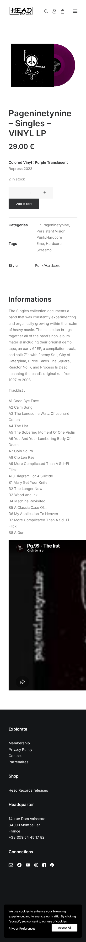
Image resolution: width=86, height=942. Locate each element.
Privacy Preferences (22, 928)
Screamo (44, 250)
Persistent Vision (51, 231)
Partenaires (18, 762)
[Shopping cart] (60, 11)
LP (39, 225)
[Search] (44, 11)
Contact (15, 755)
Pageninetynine (56, 225)
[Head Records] (21, 11)
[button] (75, 11)
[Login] (52, 11)
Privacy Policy (20, 749)
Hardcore (54, 243)
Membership (19, 743)
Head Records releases (28, 790)
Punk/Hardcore (49, 237)
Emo (40, 243)
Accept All (64, 927)
